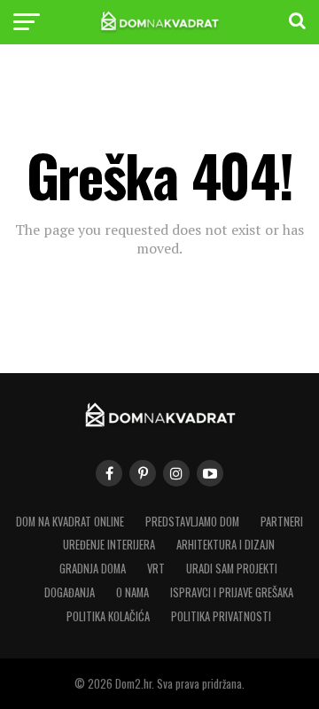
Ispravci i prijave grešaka (231, 592)
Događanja (69, 592)
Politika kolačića (108, 616)
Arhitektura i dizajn (225, 544)
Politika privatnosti (221, 616)
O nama (132, 592)
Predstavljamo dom (192, 521)
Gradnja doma (92, 568)
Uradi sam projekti (231, 568)
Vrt (156, 568)
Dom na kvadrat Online (70, 521)
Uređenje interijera (109, 544)
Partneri (282, 521)
